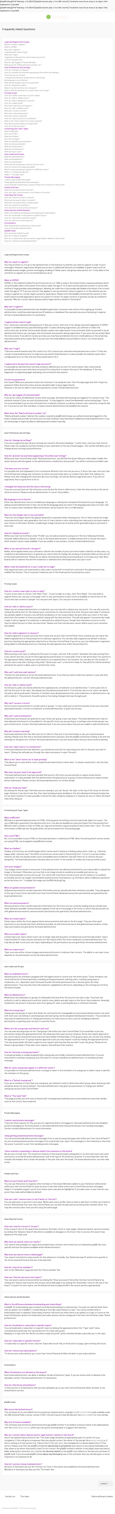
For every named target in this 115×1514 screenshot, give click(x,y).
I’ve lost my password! (13, 60)
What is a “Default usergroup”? (16, 172)
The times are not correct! (14, 75)
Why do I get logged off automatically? (20, 62)
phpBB (71, 508)
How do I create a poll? (13, 103)
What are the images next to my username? (21, 83)
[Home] (57, 17)
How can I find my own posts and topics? (21, 208)
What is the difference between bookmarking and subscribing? (30, 213)
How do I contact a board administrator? (20, 241)
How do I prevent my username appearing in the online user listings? (31, 72)
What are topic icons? (13, 152)
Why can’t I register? (12, 50)
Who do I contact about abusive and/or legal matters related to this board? (34, 238)
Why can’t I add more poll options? (18, 106)
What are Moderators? (13, 159)
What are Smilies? (11, 136)
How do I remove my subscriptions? (19, 220)
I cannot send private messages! (17, 180)
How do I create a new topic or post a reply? (22, 95)
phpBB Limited (80, 1412)
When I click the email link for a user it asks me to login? (26, 90)
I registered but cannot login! (15, 52)
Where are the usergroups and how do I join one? (24, 164)
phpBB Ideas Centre (21, 1428)
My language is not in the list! (16, 80)
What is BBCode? (11, 131)
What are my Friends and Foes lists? (19, 190)
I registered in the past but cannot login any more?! (24, 57)
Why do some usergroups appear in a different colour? (26, 169)
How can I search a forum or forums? (19, 197)
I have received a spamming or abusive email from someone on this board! (34, 185)
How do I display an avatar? (15, 85)
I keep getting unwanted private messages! (21, 182)
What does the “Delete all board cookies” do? (22, 65)
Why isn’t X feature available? (16, 236)
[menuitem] (108, 17)
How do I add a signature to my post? (19, 101)
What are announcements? (15, 144)
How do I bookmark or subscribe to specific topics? (25, 215)
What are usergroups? (13, 162)
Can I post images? (12, 139)
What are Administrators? (14, 157)
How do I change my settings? (16, 70)
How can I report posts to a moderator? (20, 118)
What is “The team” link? (14, 175)
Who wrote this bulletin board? (16, 233)
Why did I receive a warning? (15, 116)
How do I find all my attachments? (18, 228)
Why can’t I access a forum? (15, 111)
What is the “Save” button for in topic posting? (23, 121)
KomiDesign (31, 1508)
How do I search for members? (16, 205)
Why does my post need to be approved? (21, 124)
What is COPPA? (10, 47)
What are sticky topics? (13, 146)
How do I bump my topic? (14, 126)
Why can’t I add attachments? (16, 113)
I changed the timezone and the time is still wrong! (24, 78)
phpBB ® (14, 1508)
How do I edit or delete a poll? (16, 108)
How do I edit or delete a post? (16, 98)
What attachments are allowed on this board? (22, 226)
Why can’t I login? (11, 55)
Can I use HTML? (11, 134)
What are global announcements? (18, 141)
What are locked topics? (14, 149)
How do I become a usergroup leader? (19, 167)
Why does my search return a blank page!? (21, 203)
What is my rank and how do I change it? (20, 88)
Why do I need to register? (15, 44)
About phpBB (87, 1415)
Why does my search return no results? (20, 200)
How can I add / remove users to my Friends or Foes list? (27, 192)
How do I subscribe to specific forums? (20, 218)
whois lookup (97, 1440)
